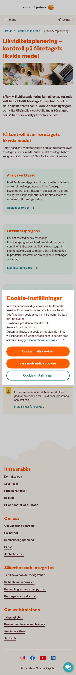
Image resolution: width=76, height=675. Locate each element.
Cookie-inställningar (38, 375)
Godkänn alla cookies (38, 351)
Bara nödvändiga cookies (38, 363)
